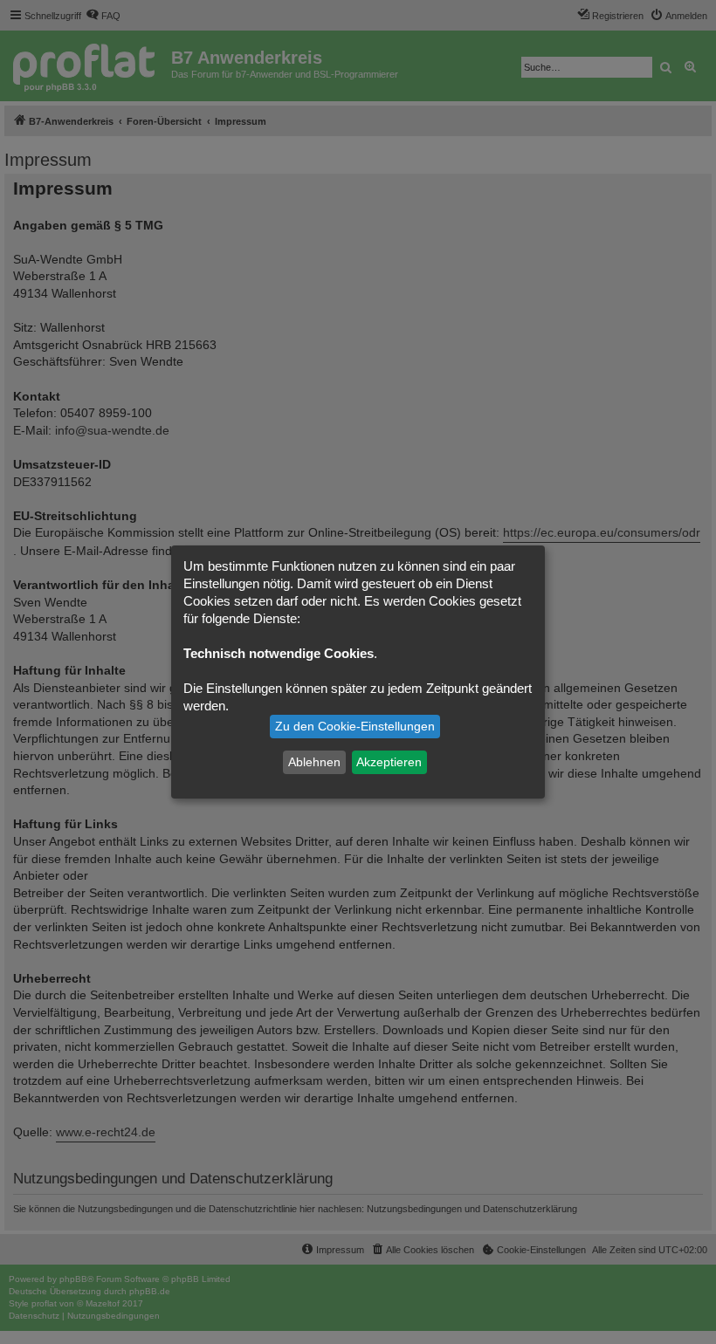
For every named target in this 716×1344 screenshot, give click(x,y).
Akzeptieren (389, 762)
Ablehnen (314, 762)
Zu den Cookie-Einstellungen (355, 726)
